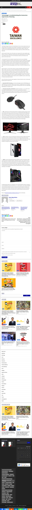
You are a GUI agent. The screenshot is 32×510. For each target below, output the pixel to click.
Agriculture (3, 351)
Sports (3, 391)
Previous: (9, 219)
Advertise (10, 505)
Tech (5, 13)
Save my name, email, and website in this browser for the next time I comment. (15, 251)
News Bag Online (13, 197)
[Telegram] (9, 43)
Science (3, 387)
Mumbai (3, 496)
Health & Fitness (4, 372)
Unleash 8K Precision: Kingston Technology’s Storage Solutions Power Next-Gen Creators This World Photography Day (8, 274)
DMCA (17, 505)
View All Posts (19, 200)
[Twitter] (4, 43)
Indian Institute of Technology (7, 490)
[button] (2, 7)
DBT (2, 477)
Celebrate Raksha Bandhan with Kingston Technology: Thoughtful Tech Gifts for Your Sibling (22, 273)
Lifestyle (3, 376)
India (2, 374)
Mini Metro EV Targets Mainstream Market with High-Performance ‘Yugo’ (8, 342)
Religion (3, 385)
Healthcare (7, 487)
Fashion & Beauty (5, 364)
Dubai (3, 484)
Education (18, 324)
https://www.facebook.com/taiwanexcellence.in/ (12, 192)
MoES (11, 494)
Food (2, 368)
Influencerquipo (9, 491)
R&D (7, 497)
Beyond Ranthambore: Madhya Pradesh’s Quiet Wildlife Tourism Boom (22, 311)
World (3, 400)
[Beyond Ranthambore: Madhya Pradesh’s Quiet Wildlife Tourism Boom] (23, 305)
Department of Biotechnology (7, 478)
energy (11, 484)
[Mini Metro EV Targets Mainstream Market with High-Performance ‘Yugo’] (9, 336)
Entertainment (4, 362)
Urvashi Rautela (10, 502)
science (9, 499)
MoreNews (18, 507)
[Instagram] (10, 43)
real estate (10, 497)
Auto (2, 357)
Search (3, 293)
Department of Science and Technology (6, 481)
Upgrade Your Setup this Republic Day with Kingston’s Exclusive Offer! (8, 289)
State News (3, 393)
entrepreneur (4, 485)
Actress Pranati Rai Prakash (6, 469)
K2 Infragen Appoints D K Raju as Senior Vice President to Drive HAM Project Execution (8, 327)
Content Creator (4, 475)
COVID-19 (10, 475)
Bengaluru (12, 474)
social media (4, 500)
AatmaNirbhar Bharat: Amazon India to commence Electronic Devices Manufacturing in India (6, 208)
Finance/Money (4, 366)
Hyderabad (12, 487)
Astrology (3, 355)
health (3, 487)
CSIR (13, 475)
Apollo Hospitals (5, 472)
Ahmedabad (11, 471)
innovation (4, 493)
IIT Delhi (3, 488)
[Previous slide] (13, 440)
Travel (3, 397)
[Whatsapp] (7, 43)
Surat (8, 500)
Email (3, 245)
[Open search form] (25, 7)
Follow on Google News (22, 505)
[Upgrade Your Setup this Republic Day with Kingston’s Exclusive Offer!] (9, 282)
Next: (23, 220)
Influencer (4, 491)
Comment (3, 230)
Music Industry (8, 496)
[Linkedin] (5, 43)
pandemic (3, 497)
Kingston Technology (5, 494)
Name (3, 242)
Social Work (4, 389)
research (3, 499)
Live (30, 7)
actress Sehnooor (5, 471)
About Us (6, 505)
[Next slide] (14, 440)
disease (3, 482)
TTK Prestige (4, 502)
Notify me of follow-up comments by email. (8, 253)
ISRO (7, 493)
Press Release (4, 324)
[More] (12, 43)
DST (13, 482)
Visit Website (12, 200)
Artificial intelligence (5, 474)
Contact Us (14, 505)
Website (3, 248)
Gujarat (12, 485)
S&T (6, 499)
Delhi (5, 477)
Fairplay (9, 485)
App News (3, 353)
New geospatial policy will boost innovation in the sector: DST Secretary (15, 208)
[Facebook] (2, 43)
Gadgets (3, 13)
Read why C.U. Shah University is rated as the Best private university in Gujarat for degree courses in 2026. (23, 343)
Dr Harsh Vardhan (9, 482)
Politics (3, 381)
